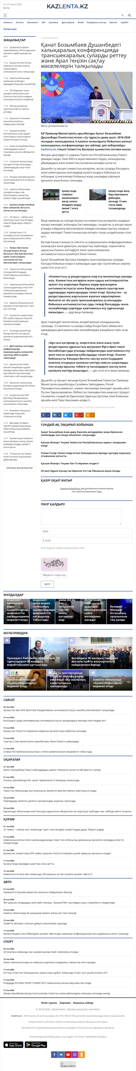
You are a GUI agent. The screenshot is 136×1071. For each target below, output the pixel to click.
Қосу (47, 584)
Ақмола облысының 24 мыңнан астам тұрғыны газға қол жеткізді (18, 305)
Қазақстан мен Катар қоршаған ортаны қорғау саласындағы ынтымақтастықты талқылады (18, 67)
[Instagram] (74, 1054)
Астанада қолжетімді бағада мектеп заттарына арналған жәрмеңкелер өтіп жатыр (18, 335)
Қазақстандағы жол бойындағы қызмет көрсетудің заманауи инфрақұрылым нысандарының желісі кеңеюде (66, 933)
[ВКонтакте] (61, 1054)
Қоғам (9, 819)
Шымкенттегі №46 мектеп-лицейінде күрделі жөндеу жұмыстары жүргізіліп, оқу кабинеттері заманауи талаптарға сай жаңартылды (19, 370)
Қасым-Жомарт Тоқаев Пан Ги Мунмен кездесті (70, 463)
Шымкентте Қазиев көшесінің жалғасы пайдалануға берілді (16, 121)
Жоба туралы (49, 1002)
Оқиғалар (11, 759)
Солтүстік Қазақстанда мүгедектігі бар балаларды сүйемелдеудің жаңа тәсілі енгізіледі (18, 166)
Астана (20, 22)
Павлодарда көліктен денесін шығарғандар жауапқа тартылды (39, 800)
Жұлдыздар (10, 28)
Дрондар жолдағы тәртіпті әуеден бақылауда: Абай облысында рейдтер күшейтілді (17, 427)
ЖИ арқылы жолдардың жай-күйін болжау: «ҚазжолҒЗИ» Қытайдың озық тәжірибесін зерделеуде (59, 902)
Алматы (7, 22)
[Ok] (81, 1054)
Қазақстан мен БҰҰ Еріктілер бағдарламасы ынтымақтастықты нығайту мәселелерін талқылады (17, 399)
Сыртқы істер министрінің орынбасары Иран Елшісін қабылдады (41, 741)
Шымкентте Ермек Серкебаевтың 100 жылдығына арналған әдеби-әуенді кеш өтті (19, 52)
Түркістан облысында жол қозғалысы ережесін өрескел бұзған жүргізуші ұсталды (50, 790)
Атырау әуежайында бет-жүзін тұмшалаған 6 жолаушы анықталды (19, 179)
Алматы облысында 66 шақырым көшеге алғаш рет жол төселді (39, 913)
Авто (7, 882)
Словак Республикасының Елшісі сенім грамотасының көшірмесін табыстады (47, 751)
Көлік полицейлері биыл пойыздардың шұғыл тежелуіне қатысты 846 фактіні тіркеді (19, 150)
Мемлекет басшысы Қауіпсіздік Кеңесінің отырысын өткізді (16, 413)
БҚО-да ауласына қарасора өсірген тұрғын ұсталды (16, 108)
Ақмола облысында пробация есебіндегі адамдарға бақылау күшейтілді (19, 81)
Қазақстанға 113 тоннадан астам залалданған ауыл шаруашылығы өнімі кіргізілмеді (18, 237)
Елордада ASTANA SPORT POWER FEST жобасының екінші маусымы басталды (47, 983)
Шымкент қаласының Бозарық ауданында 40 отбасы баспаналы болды (19, 385)
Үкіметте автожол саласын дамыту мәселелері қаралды (35, 923)
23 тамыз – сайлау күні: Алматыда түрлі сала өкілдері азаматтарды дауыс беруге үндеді (18, 221)
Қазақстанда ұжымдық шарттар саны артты (28, 863)
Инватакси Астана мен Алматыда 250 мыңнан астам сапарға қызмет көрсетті (48, 874)
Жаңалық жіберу (83, 1002)
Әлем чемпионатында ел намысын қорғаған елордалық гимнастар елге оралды (49, 962)
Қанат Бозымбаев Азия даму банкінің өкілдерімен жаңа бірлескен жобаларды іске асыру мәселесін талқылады (81, 433)
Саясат (9, 700)
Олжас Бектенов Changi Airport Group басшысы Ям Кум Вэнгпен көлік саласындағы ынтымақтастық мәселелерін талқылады (18, 255)
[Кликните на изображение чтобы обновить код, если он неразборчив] (54, 570)
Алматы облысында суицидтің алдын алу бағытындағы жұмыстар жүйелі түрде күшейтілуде (16, 194)
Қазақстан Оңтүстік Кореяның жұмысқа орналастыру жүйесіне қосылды (44, 731)
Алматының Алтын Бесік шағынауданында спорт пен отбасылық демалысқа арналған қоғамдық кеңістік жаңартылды (18, 290)
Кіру (99, 491)
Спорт (8, 942)
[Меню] (5, 15)
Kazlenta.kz (16, 1015)
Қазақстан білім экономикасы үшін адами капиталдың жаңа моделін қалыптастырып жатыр (17, 135)
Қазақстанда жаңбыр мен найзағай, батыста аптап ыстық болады (18, 207)
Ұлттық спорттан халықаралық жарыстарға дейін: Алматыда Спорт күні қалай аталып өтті (55, 972)
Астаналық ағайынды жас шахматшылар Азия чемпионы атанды (40, 951)
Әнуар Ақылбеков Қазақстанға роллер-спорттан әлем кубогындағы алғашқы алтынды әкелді (56, 993)
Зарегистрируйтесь (70, 488)
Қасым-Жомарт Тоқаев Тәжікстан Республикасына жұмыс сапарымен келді (83, 444)
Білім (81, 22)
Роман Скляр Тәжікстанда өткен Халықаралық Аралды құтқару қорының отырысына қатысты (86, 454)
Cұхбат (124, 22)
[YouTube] (68, 1054)
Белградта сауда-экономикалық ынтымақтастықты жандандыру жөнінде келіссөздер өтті (54, 720)
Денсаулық (68, 22)
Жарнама (65, 1002)
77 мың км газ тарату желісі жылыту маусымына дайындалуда (17, 456)
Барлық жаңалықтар (19, 467)
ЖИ (43, 22)
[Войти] (129, 15)
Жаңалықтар (14, 40)
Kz (8, 7)
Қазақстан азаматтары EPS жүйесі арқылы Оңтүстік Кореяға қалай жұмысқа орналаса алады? (18, 320)
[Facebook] (54, 1054)
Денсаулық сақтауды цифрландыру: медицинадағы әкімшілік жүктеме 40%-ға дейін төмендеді (18, 351)
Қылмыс (53, 22)
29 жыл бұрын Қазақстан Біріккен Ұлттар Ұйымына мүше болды (80, 470)
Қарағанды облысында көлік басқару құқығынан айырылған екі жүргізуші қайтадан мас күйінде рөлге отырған (67, 811)
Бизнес (113, 22)
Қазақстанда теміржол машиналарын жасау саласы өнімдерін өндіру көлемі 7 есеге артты (18, 443)
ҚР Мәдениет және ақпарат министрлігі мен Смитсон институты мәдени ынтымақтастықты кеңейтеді (18, 95)
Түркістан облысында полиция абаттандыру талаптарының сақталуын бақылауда (17, 273)
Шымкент (32, 22)
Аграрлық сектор (96, 22)
